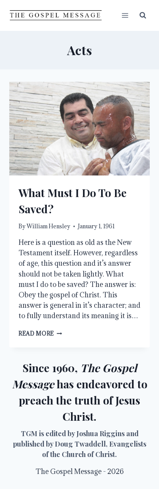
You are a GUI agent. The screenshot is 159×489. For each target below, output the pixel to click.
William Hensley (48, 226)
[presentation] (79, 128)
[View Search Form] (143, 15)
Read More (40, 333)
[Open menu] (125, 15)
